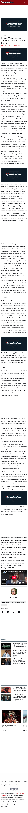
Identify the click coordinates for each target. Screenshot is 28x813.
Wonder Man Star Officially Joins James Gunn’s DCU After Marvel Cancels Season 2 (20, 653)
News (14, 648)
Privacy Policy (4, 785)
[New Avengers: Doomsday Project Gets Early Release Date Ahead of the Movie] (6, 646)
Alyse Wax (17, 45)
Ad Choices (24, 781)
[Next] (24, 707)
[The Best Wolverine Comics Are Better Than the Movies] (11, 716)
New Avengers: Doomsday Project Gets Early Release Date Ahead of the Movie (20, 645)
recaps (4, 605)
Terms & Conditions (14, 785)
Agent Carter (6, 602)
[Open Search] (24, 2)
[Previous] (21, 707)
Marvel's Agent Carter (18, 602)
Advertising (17, 781)
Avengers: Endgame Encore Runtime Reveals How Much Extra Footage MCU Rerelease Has (19, 697)
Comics (25, 730)
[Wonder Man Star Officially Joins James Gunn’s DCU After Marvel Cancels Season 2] (6, 653)
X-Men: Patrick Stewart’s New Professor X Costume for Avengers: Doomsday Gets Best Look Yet (20, 661)
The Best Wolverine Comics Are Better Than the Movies (10, 726)
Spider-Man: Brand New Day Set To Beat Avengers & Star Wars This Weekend (20, 689)
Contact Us (10, 781)
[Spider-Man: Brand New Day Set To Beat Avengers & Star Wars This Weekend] (6, 690)
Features (3, 35)
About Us (3, 781)
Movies (14, 700)
